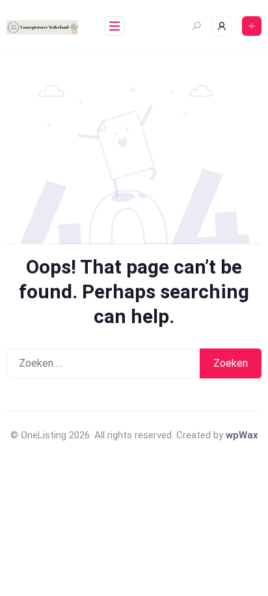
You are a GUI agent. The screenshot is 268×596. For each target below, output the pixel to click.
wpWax (242, 435)
